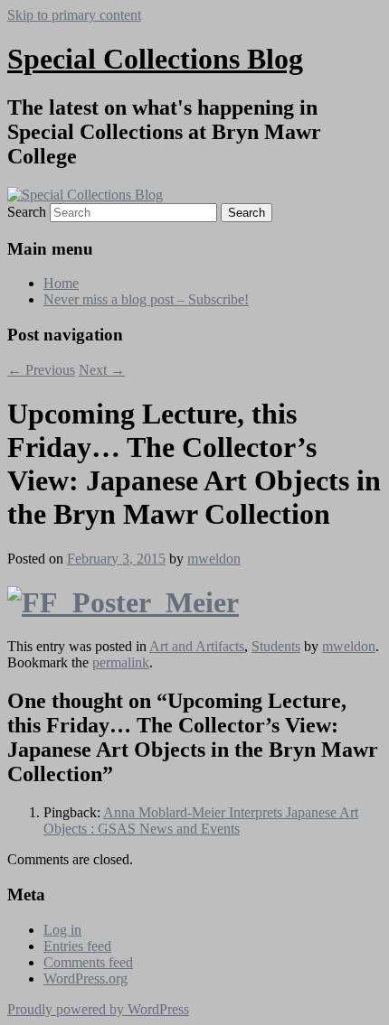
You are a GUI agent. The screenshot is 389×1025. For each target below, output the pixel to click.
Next (102, 369)
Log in (62, 929)
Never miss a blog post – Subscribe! (146, 299)
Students (275, 646)
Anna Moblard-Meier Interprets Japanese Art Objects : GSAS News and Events (200, 820)
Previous (41, 369)
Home (61, 283)
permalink (120, 662)
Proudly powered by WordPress (98, 1009)
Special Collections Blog (155, 58)
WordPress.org (85, 978)
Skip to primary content (74, 15)
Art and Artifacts (196, 646)
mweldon (214, 558)
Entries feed (77, 946)
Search (26, 211)
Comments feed (88, 962)
